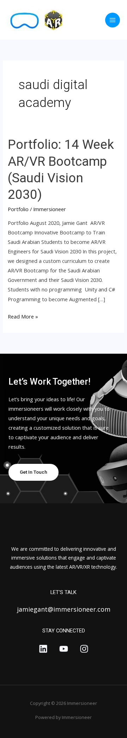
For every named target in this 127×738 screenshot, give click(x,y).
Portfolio (18, 209)
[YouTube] (63, 648)
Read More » (23, 316)
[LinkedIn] (43, 648)
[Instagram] (84, 648)
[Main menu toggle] (112, 20)
